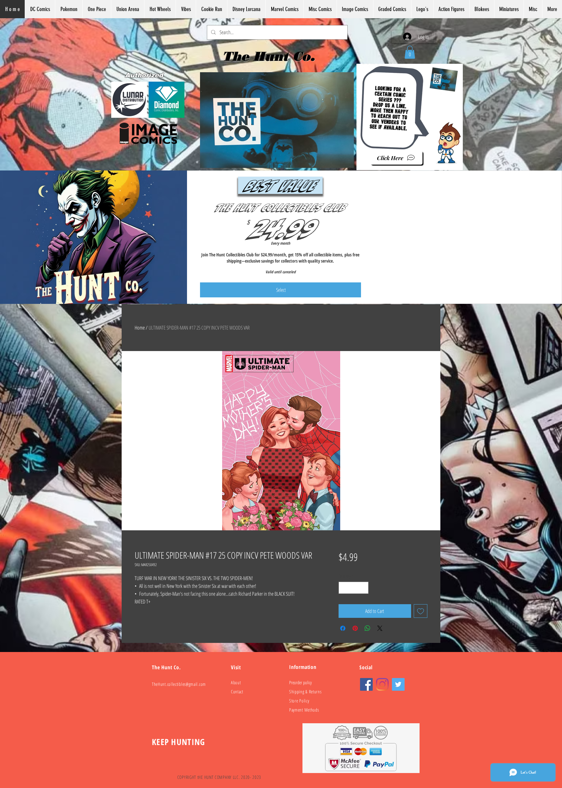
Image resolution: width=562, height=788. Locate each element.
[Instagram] (382, 684)
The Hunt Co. (270, 56)
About (236, 682)
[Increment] (363, 587)
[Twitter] (398, 684)
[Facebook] (366, 684)
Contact (237, 691)
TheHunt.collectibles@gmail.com (179, 684)
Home (140, 327)
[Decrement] (344, 587)
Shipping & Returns (305, 691)
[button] (409, 52)
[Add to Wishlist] (420, 611)
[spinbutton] (353, 587)
